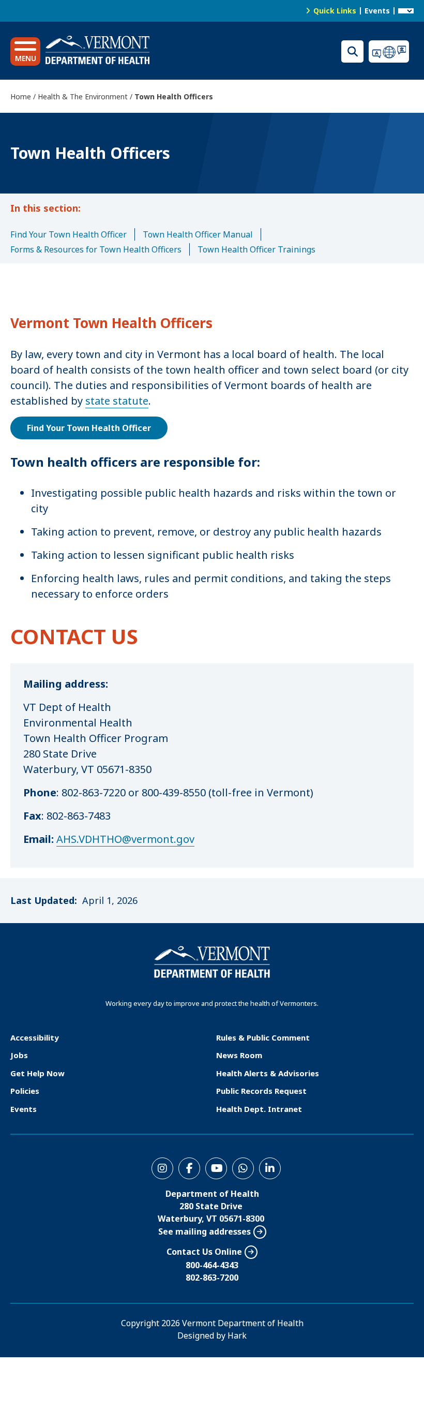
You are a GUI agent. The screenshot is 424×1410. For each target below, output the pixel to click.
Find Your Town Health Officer (68, 234)
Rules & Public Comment (263, 1037)
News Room (239, 1055)
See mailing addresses (204, 1231)
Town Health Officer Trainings (256, 249)
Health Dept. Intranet (259, 1109)
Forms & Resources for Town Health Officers (95, 249)
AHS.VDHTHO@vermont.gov (125, 839)
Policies (24, 1091)
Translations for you (391, 51)
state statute (116, 401)
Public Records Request (261, 1091)
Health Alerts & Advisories (267, 1073)
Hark (237, 1335)
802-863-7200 (212, 1277)
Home (20, 96)
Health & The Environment (83, 96)
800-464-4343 (212, 1265)
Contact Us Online (204, 1251)
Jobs (19, 1055)
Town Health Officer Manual (198, 234)
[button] (25, 51)
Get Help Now (37, 1073)
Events (377, 11)
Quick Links (334, 11)
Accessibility (34, 1037)
